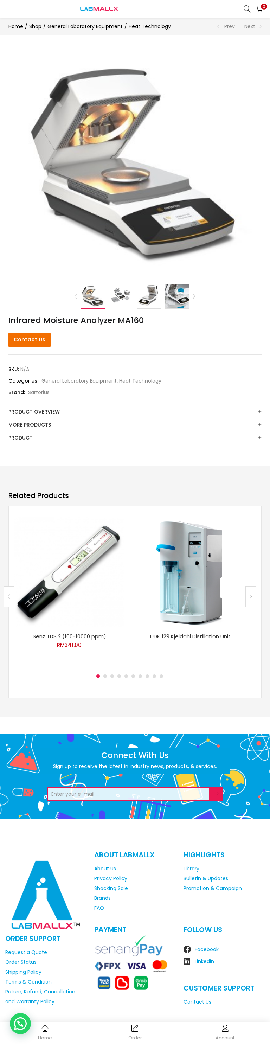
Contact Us (29, 339)
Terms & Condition (28, 981)
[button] (259, 9)
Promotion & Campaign (213, 888)
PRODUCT (20, 437)
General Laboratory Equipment (85, 26)
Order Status (21, 962)
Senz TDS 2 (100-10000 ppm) (69, 636)
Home (15, 26)
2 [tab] (105, 676)
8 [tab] (147, 676)
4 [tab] (119, 676)
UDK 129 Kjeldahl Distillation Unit (190, 636)
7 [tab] (140, 676)
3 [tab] (112, 676)
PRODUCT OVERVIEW (34, 411)
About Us (105, 868)
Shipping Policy (23, 971)
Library (191, 868)
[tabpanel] (69, 591)
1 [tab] (98, 676)
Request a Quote (26, 952)
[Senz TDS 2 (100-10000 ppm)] (69, 571)
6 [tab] (133, 676)
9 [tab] (154, 676)
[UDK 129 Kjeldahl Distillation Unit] (190, 571)
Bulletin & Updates (206, 878)
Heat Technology (150, 26)
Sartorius (39, 392)
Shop (35, 26)
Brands (102, 898)
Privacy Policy (110, 878)
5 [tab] (126, 676)
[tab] (135, 411)
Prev (229, 26)
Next (249, 26)
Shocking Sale (111, 888)
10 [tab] (161, 676)
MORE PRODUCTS (29, 424)
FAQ (99, 907)
